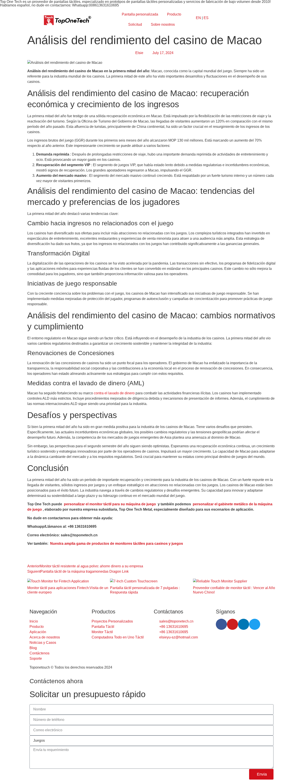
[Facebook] (221, 624)
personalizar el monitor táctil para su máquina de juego (110, 504)
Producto (174, 14)
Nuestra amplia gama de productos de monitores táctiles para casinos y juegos (116, 543)
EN (198, 18)
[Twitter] (254, 624)
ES (206, 18)
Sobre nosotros (163, 24)
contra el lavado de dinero (114, 393)
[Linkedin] (243, 624)
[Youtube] (232, 624)
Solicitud (135, 24)
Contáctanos (168, 612)
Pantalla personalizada (140, 14)
